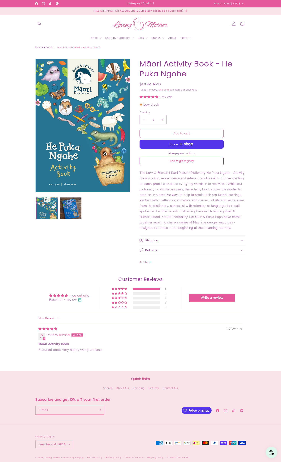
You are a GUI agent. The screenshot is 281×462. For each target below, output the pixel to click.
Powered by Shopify (72, 457)
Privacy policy (114, 457)
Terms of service (134, 457)
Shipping (163, 89)
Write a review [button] (212, 297)
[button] (39, 23)
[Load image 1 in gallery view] (47, 208)
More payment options (182, 153)
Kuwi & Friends (44, 47)
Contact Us (170, 388)
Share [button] (147, 262)
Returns (154, 388)
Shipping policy (155, 457)
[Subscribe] (100, 410)
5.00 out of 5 (79, 295)
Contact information (178, 457)
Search (108, 388)
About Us (122, 388)
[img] (47, 329)
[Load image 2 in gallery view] (70, 208)
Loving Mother (53, 457)
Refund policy (94, 457)
